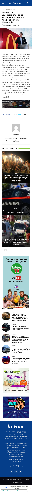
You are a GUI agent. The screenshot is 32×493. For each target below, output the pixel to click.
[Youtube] (20, 471)
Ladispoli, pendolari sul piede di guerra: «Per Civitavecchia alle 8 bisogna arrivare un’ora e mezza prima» (21, 350)
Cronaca (16, 208)
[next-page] (5, 250)
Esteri (14, 9)
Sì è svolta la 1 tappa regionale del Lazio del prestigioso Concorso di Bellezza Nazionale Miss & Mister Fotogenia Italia (16, 178)
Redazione (9, 25)
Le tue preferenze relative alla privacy (18, 487)
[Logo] (15, 3)
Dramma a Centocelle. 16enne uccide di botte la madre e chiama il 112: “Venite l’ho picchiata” (21, 361)
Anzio (15, 173)
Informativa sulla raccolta (10, 491)
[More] (25, 114)
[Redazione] (3, 25)
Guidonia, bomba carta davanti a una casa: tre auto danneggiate (16, 211)
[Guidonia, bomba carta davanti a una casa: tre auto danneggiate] (16, 199)
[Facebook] (11, 471)
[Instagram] (16, 471)
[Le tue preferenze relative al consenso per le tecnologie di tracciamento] (29, 490)
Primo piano (9, 9)
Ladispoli (14, 345)
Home (3, 9)
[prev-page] (3, 250)
